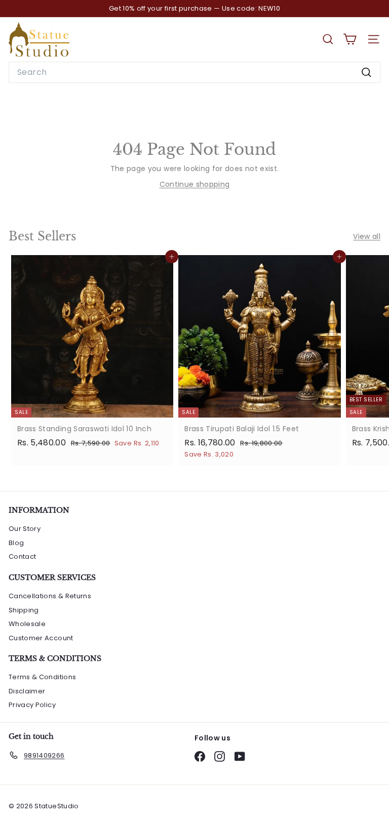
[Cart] (350, 39)
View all (366, 236)
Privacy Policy (32, 705)
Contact (22, 556)
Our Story (25, 528)
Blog (16, 543)
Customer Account (41, 638)
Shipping (24, 610)
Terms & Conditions (42, 677)
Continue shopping (195, 184)
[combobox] (194, 72)
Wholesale (27, 624)
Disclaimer (27, 691)
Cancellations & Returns (50, 596)
